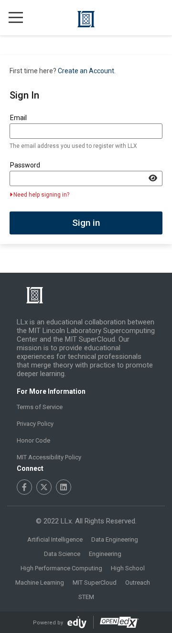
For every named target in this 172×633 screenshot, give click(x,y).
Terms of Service (40, 407)
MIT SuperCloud (95, 582)
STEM (86, 596)
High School (128, 568)
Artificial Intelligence (55, 539)
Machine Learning (39, 582)
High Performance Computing (61, 568)
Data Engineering (114, 539)
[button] (16, 17)
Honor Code (33, 440)
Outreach (137, 582)
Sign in (86, 222)
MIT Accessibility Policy (49, 457)
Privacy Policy (35, 423)
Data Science (62, 553)
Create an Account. (87, 71)
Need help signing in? (41, 194)
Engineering (105, 553)
